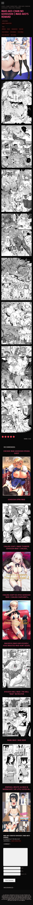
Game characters (7, 23)
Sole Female (5, 32)
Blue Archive (5, 35)
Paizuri (21, 29)
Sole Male (20, 32)
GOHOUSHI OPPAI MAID (16, 499)
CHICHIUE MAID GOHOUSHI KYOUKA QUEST (16, 452)
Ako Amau (13, 35)
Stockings (13, 32)
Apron (4, 29)
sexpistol (7, 839)
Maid (8, 29)
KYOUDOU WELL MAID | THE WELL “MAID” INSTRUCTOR (16, 693)
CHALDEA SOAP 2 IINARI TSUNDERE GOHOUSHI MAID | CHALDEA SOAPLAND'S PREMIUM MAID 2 (16, 548)
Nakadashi (14, 29)
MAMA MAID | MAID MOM (16, 740)
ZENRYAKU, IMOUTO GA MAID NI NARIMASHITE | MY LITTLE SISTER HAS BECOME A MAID (16, 789)
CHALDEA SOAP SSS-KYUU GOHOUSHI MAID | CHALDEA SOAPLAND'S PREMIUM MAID (16, 597)
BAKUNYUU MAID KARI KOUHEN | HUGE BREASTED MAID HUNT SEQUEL (16, 644)
